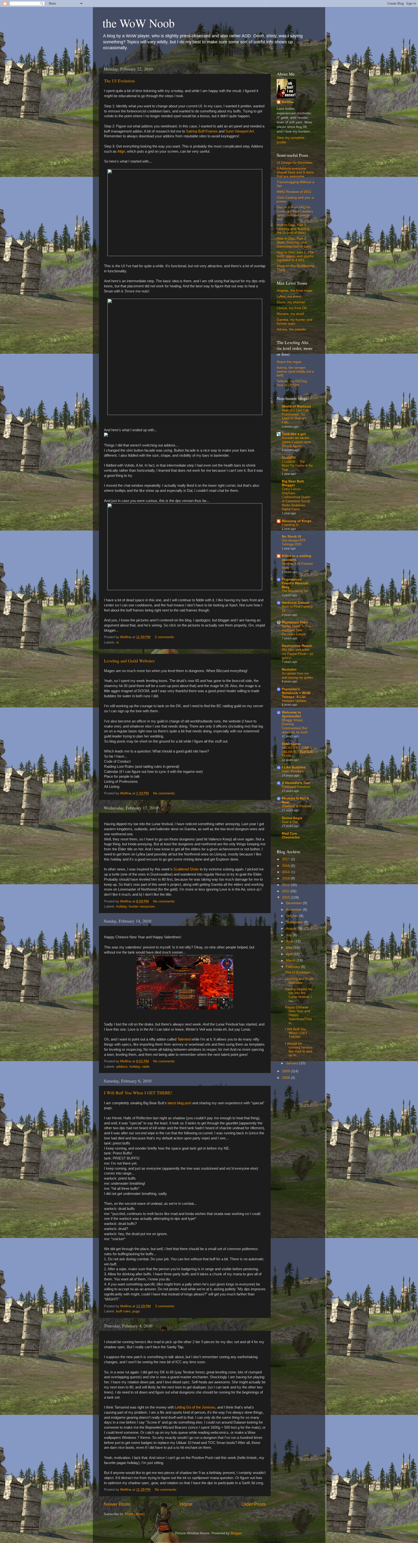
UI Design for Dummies (294, 162)
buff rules (123, 1311)
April (290, 954)
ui (117, 642)
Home (186, 1504)
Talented (183, 1039)
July (289, 935)
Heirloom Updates (294, 701)
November (294, 909)
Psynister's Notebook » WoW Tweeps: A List (296, 693)
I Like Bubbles (294, 767)
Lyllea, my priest (289, 296)
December (294, 903)
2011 (286, 891)
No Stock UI (291, 536)
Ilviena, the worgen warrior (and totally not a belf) (295, 371)
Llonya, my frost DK (292, 308)
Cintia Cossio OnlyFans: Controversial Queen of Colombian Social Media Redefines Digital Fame (296, 499)
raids (145, 1066)
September (295, 922)
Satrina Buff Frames (202, 131)
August (292, 928)
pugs (136, 1311)
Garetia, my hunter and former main (294, 321)
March (291, 960)
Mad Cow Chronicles (291, 835)
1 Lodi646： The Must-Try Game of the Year (297, 465)
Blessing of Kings (296, 521)
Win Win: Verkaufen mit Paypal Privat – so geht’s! (297, 653)
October (292, 916)
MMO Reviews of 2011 (294, 192)
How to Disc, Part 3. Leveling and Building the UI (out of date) (293, 229)
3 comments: (165, 1306)
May (289, 947)
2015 (286, 866)
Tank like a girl (294, 434)
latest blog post (179, 1103)
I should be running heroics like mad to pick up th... (298, 1049)
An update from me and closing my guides (297, 675)
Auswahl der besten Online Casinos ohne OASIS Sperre (296, 442)
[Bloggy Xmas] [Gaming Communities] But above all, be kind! (294, 726)
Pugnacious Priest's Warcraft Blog (295, 583)
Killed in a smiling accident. (296, 558)
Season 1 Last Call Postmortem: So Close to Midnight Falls (295, 416)
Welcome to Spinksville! (291, 714)
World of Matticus (296, 406)
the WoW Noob (139, 23)
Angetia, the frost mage (295, 290)
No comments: (164, 793)
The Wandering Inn (295, 591)
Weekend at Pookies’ (297, 806)
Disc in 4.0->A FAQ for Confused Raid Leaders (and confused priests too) (295, 213)
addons (121, 1066)
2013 (286, 878)
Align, (121, 151)
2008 (286, 1078)
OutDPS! (289, 458)
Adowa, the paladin (291, 329)
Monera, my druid (290, 314)
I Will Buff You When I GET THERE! (138, 1093)
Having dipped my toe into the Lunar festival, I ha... (299, 995)
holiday (121, 906)
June (290, 941)
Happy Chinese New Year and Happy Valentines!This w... (298, 1015)
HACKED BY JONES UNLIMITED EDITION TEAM (297, 752)
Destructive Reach (297, 646)
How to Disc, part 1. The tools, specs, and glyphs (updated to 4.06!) (295, 256)
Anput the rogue (289, 362)
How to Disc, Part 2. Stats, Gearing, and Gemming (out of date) (294, 242)
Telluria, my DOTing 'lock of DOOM (292, 383)
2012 (286, 885)
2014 (286, 872)
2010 (286, 897)
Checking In (290, 525)
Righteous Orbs (295, 622)
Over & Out (290, 822)
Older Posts (253, 1504)
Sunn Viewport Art (239, 131)
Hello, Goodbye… (294, 771)
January (292, 1063)
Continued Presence (296, 787)
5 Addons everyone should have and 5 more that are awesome (295, 172)
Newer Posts (117, 1504)
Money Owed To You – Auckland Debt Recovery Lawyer (298, 630)
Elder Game (291, 744)
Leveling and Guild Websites (129, 661)
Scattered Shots (186, 869)
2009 (286, 1071)
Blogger (236, 1533)
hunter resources (142, 906)
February (293, 967)
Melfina (288, 102)
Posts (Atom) (135, 1514)
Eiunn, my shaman (291, 302)
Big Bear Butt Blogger (293, 483)
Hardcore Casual (295, 602)
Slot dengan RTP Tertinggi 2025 (294, 542)
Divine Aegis (292, 818)
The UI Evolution (119, 81)
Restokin (289, 669)
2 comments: (165, 637)
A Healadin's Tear (296, 783)
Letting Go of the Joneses (195, 1407)
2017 (286, 859)
